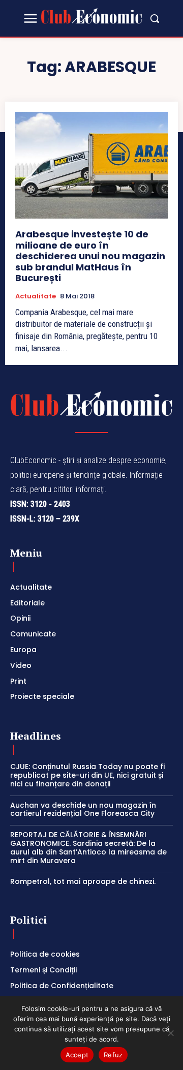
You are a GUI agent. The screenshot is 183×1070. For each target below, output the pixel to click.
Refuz (113, 1055)
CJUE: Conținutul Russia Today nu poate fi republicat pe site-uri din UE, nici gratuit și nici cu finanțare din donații (87, 775)
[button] (154, 18)
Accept (77, 1055)
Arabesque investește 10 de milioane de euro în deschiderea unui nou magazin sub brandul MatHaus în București (90, 256)
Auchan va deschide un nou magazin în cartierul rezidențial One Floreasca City (83, 809)
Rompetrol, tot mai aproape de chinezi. (83, 881)
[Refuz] (170, 1033)
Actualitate (35, 296)
